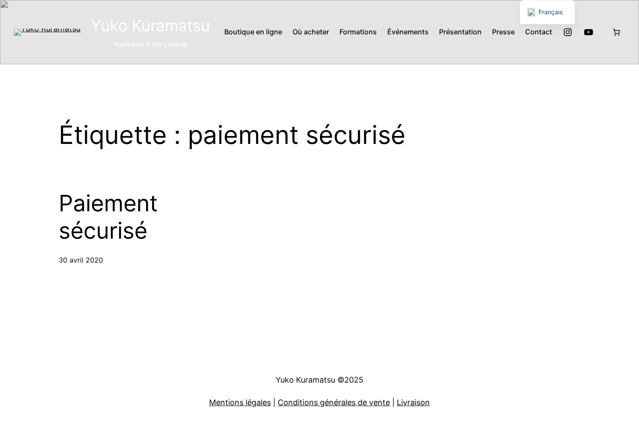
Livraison (413, 402)
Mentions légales (240, 402)
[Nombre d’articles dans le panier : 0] (616, 32)
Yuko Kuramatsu (150, 25)
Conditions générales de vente (334, 402)
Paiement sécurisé (108, 217)
